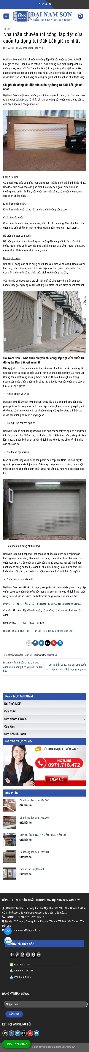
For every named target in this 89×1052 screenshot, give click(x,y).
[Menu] (6, 16)
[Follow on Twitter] (46, 4)
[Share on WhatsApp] (29, 643)
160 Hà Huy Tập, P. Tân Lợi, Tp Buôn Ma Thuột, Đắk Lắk (42, 630)
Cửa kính (9, 726)
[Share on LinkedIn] (60, 643)
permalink (52, 655)
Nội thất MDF (12, 703)
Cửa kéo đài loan (15, 734)
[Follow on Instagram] (43, 4)
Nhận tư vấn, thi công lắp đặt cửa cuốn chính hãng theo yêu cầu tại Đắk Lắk (23, 667)
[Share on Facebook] (35, 643)
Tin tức (7, 29)
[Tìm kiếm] (80, 16)
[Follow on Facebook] (39, 4)
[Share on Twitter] (41, 643)
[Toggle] (84, 719)
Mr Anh (39, 48)
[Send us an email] (50, 4)
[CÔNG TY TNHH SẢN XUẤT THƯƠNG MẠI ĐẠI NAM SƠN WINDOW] (42, 16)
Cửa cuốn (10, 711)
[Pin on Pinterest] (54, 643)
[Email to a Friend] (47, 643)
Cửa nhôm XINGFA (15, 719)
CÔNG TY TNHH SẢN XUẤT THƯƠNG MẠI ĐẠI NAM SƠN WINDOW (42, 604)
